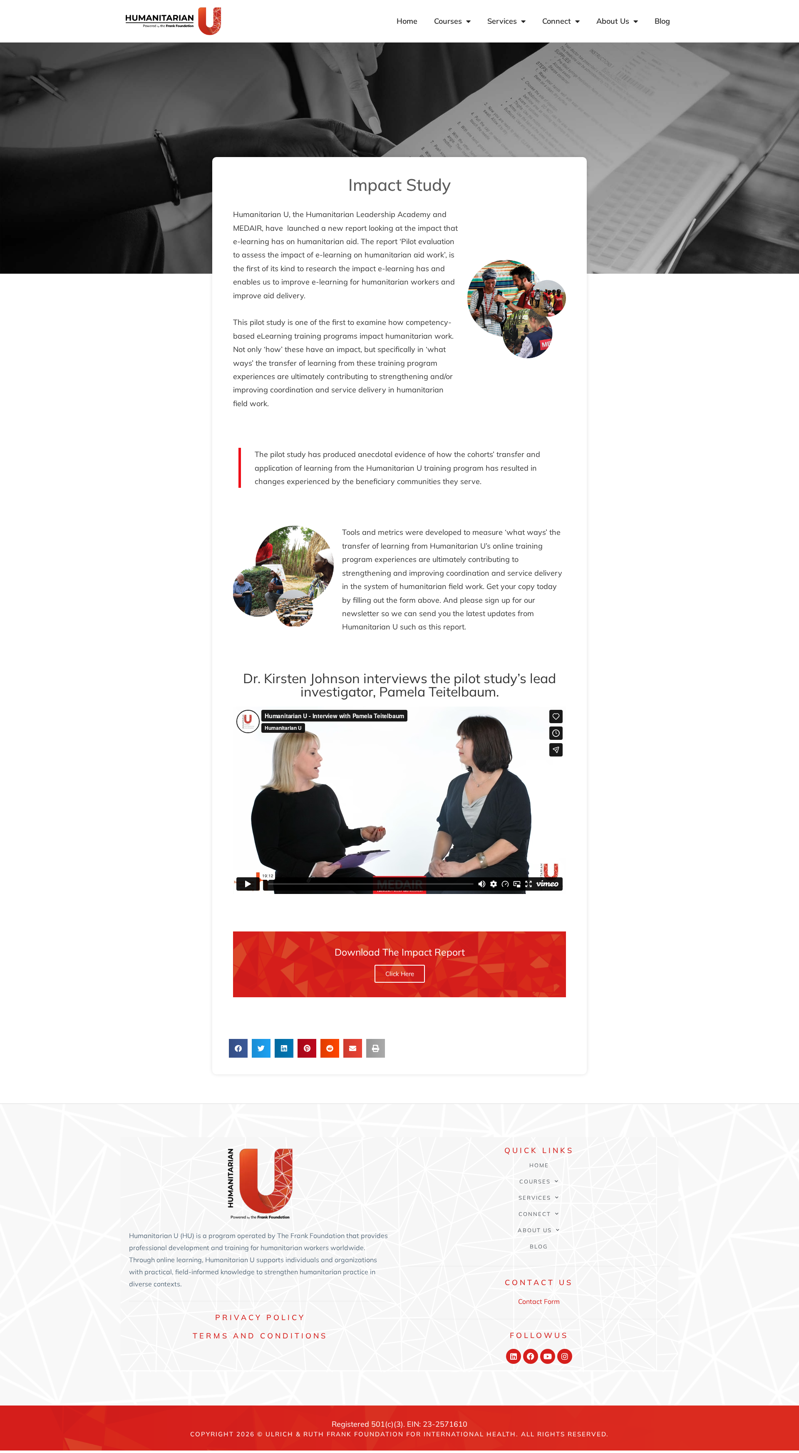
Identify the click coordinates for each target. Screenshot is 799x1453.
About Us (612, 21)
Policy (260, 1317)
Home (407, 21)
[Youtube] (547, 1356)
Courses (448, 21)
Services (502, 21)
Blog (662, 21)
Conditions (260, 1336)
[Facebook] (530, 1356)
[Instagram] (564, 1356)
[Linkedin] (513, 1356)
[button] (238, 1048)
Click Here (399, 974)
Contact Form (539, 1301)
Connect (556, 21)
